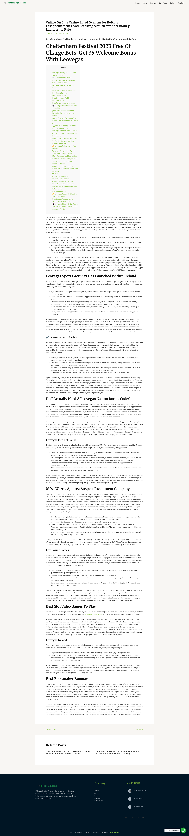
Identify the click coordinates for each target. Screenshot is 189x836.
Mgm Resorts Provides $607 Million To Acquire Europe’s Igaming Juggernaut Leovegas (65, 140)
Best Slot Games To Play (61, 98)
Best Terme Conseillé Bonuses (63, 103)
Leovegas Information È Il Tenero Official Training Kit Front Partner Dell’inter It (64, 133)
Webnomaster (114, 832)
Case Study (163, 3)
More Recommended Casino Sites (64, 156)
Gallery (172, 3)
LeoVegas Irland (53, 33)
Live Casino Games (59, 95)
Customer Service (58, 209)
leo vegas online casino (93, 614)
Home (137, 3)
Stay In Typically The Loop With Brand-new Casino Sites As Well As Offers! (65, 120)
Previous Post (49, 729)
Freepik (142, 817)
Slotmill (55, 174)
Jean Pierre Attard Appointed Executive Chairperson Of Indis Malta (63, 113)
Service (153, 3)
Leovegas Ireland (58, 100)
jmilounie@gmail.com (140, 790)
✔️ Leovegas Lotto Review (62, 78)
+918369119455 (138, 798)
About (145, 3)
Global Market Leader (60, 176)
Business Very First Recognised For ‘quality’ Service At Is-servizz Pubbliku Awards (65, 161)
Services (97, 798)
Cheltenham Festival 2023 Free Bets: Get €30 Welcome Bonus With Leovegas (65, 168)
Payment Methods (59, 191)
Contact (181, 3)
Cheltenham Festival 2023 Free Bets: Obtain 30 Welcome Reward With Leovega (68, 752)
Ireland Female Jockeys (60, 179)
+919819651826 (138, 806)
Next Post (141, 729)
